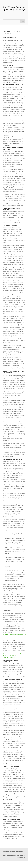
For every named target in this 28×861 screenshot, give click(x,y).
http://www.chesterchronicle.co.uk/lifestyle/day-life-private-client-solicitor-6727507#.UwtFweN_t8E (15, 655)
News (11, 34)
